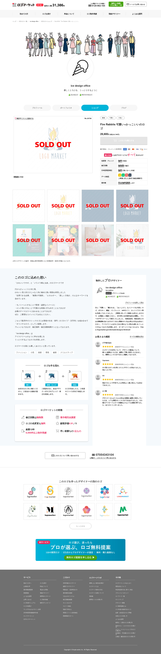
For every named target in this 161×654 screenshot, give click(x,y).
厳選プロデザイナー (69, 586)
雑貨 (40, 352)
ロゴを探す (43, 583)
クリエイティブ (66, 352)
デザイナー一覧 (23, 21)
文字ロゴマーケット (29, 619)
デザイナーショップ (46, 21)
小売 (32, 352)
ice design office (34, 21)
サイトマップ (119, 599)
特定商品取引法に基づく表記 (124, 589)
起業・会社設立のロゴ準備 (123, 612)
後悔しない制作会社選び (96, 583)
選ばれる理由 (44, 589)
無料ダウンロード (45, 603)
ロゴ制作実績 (44, 599)
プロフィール (37, 107)
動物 (103, 118)
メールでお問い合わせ (137, 4)
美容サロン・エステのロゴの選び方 (125, 626)
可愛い (112, 118)
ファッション (21, 352)
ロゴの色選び (27, 606)
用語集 (91, 596)
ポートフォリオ (66, 107)
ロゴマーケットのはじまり (123, 583)
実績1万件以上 (67, 609)
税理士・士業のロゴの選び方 (124, 622)
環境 (47, 352)
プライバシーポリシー (122, 593)
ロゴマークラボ (95, 577)
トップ (14, 21)
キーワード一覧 (120, 596)
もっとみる (80, 526)
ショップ (95, 107)
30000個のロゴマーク (69, 583)
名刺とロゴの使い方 (121, 616)
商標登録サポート (68, 616)
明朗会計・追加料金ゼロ (70, 589)
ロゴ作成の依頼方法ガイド (123, 609)
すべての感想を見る (137, 336)
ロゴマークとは (93, 586)
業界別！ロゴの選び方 (95, 599)
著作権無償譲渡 (28, 589)
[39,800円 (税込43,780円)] (32, 492)
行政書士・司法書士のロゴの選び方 (125, 633)
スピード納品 (67, 606)
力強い (120, 118)
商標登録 (26, 593)
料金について (44, 586)
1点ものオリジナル (68, 596)
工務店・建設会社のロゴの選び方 (125, 636)
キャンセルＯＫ (67, 603)
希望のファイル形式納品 (70, 612)
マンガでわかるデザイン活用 (32, 609)
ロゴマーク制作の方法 (95, 589)
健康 (55, 352)
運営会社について (121, 586)
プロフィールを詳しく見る (134, 302)
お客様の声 (27, 586)
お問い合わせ (27, 599)
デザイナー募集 (120, 603)
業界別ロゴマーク (45, 596)
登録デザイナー (44, 593)
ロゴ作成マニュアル (29, 603)
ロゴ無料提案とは (121, 606)
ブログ (123, 107)
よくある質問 (27, 596)
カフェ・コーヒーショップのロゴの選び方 (125, 630)
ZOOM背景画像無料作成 (31, 612)
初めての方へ (27, 583)
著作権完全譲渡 (67, 593)
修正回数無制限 (67, 599)
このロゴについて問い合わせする (66, 455)
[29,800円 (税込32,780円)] (50, 492)
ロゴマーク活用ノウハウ (96, 593)
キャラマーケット (29, 616)
